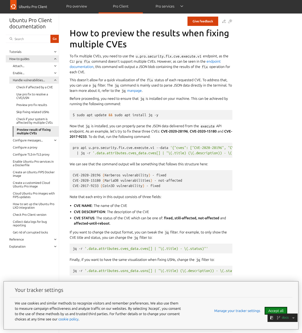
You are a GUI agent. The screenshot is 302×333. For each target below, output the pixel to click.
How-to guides (19, 59)
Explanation (17, 246)
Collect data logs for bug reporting (30, 223)
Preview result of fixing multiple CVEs (34, 131)
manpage (134, 90)
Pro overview (76, 6)
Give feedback (203, 21)
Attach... (18, 66)
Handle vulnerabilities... (29, 80)
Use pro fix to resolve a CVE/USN (32, 96)
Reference (16, 239)
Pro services (165, 6)
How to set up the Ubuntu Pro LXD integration (33, 205)
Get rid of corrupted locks (30, 232)
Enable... (18, 73)
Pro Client (120, 6)
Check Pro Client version (29, 214)
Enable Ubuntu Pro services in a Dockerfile (33, 163)
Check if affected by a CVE (34, 87)
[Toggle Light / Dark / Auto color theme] (230, 21)
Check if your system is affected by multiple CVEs (34, 120)
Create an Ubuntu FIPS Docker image (34, 173)
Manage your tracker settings (237, 311)
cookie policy (68, 319)
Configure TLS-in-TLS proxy (31, 154)
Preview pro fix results (31, 105)
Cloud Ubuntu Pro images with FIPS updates (34, 195)
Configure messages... (28, 140)
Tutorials (15, 52)
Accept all (275, 311)
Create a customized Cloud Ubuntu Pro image (31, 184)
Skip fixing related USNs (32, 112)
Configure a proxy (25, 147)
